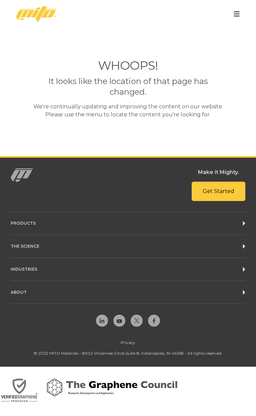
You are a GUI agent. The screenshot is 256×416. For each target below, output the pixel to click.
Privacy (128, 342)
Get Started (218, 191)
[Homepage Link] (36, 14)
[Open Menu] (236, 14)
